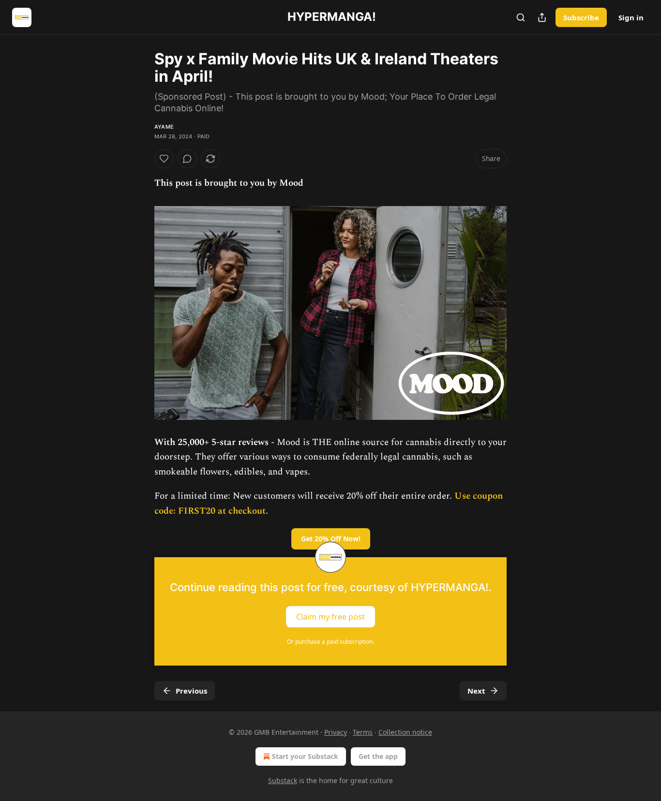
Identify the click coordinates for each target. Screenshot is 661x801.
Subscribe (581, 17)
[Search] (520, 17)
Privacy (335, 732)
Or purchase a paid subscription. (330, 642)
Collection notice (405, 732)
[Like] (164, 158)
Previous (191, 691)
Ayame (164, 126)
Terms (363, 732)
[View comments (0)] (187, 158)
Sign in (631, 17)
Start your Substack (305, 756)
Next (476, 691)
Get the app (378, 756)
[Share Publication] (542, 17)
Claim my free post (330, 616)
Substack (282, 780)
